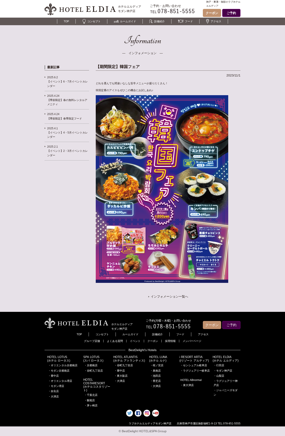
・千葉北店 (91, 395)
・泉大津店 (187, 385)
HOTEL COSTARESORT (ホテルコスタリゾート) (96, 385)
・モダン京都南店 (58, 370)
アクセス (216, 21)
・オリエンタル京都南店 (62, 365)
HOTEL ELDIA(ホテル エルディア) (225, 358)
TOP (66, 21)
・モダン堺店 (56, 386)
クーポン (212, 13)
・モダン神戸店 (223, 370)
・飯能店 (89, 400)
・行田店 (219, 365)
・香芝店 (155, 381)
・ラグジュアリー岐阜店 (195, 370)
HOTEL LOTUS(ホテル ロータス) (58, 358)
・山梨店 (219, 375)
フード (189, 21)
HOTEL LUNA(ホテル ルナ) (158, 358)
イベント (135, 341)
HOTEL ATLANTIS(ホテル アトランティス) (129, 358)
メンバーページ (192, 341)
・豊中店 (53, 375)
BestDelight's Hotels (142, 350)
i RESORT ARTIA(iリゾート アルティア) (194, 358)
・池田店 (155, 375)
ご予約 (231, 13)
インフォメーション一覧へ (169, 296)
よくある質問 (115, 341)
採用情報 (170, 341)
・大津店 (53, 396)
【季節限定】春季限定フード (64, 118)
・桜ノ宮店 (156, 365)
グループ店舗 (92, 341)
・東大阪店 (121, 375)
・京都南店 (91, 365)
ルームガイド (128, 21)
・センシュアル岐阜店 (193, 365)
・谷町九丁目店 (93, 370)
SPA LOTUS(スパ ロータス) (93, 358)
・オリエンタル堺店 (60, 381)
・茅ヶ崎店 (91, 405)
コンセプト (94, 21)
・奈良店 (53, 391)
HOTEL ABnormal (191, 380)
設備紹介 (159, 21)
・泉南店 (155, 370)
